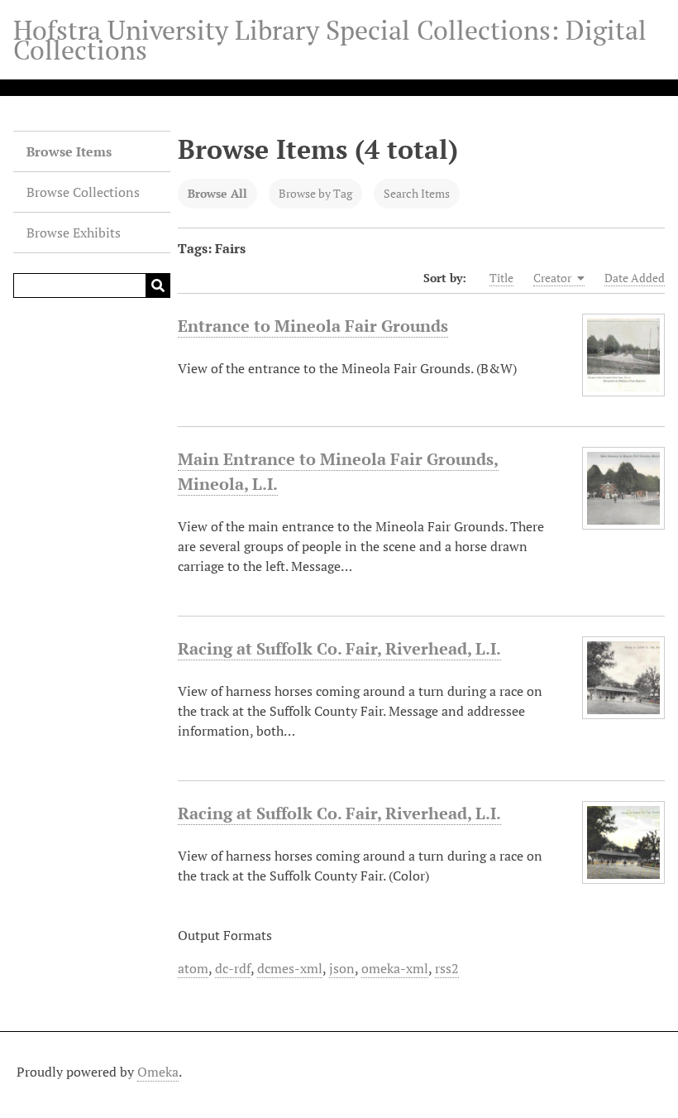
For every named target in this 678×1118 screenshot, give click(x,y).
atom (193, 968)
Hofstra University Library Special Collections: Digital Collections (330, 39)
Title (501, 277)
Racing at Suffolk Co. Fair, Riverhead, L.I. (339, 648)
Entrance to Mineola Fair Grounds (313, 325)
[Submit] (158, 285)
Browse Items (69, 151)
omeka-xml (394, 968)
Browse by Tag (315, 193)
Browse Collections (83, 192)
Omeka (158, 1072)
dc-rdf (233, 968)
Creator (553, 277)
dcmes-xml (289, 968)
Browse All (217, 193)
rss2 (447, 968)
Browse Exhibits (73, 232)
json (342, 968)
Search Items (417, 193)
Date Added (634, 277)
